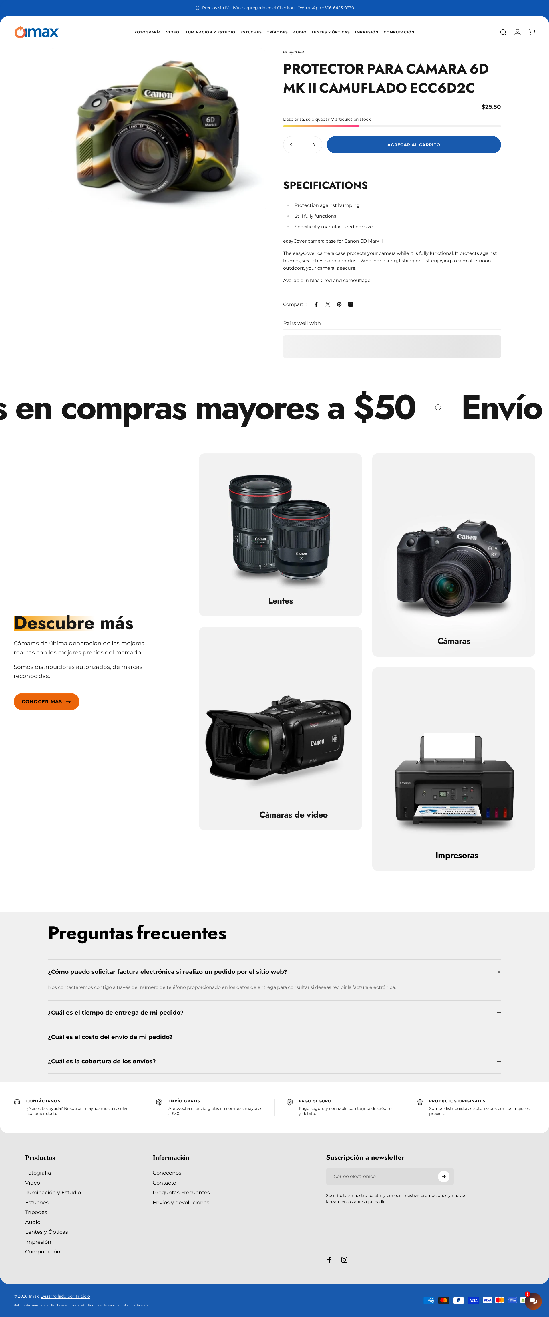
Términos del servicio (103, 1305)
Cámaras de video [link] (293, 814)
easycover (294, 52)
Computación (42, 1252)
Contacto (164, 1183)
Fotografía (38, 1173)
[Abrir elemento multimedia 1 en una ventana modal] (157, 130)
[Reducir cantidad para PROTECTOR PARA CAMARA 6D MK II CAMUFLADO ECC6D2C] (290, 144)
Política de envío (136, 1305)
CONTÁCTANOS (43, 1101)
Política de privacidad (67, 1305)
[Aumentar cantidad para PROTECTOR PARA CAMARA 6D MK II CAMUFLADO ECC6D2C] (315, 144)
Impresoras (456, 855)
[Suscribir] (443, 1176)
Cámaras (453, 641)
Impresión (38, 1242)
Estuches (37, 1202)
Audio (32, 1222)
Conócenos (167, 1173)
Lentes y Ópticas (46, 1232)
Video (32, 1183)
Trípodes (36, 1212)
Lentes (280, 600)
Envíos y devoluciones (181, 1202)
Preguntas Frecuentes (181, 1192)
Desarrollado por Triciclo (65, 1296)
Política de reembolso (31, 1305)
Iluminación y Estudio (53, 1192)
